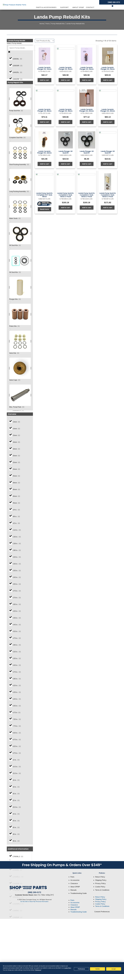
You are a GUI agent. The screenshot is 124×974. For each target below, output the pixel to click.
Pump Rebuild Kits (58, 24)
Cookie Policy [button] (67, 968)
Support (64, 7)
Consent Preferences (102, 912)
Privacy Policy (100, 883)
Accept (114, 969)
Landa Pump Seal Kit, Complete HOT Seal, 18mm (44, 195)
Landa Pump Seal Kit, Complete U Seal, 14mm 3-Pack (65, 195)
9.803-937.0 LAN (108, 155)
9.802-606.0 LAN (86, 155)
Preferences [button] (38, 970)
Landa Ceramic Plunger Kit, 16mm (87, 68)
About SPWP (78, 7)
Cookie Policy (100, 887)
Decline (98, 969)
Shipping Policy (100, 880)
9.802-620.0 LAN (108, 113)
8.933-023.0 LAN (65, 71)
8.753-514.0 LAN (108, 71)
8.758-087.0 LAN (108, 199)
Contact (90, 7)
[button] (20, 849)
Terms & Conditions (102, 890)
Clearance (74, 883)
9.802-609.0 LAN (65, 155)
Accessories (74, 880)
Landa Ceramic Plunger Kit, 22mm (44, 152)
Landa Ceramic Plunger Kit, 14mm (44, 68)
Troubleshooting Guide (78, 893)
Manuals (73, 890)
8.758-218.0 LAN (86, 199)
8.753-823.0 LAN (65, 113)
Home (41, 24)
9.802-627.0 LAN (44, 199)
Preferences (81, 969)
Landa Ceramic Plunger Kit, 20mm (86, 110)
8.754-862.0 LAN (44, 71)
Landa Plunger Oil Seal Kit (65, 152)
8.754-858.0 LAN (86, 71)
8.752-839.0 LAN (44, 155)
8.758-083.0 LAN (65, 199)
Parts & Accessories (46, 7)
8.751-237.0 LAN (44, 113)
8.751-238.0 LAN (86, 113)
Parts (48, 24)
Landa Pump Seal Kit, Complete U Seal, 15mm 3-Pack (107, 195)
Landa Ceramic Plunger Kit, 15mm (65, 68)
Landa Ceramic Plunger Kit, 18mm (44, 110)
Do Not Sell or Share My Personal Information (34, 901)
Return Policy (100, 877)
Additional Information (18, 849)
